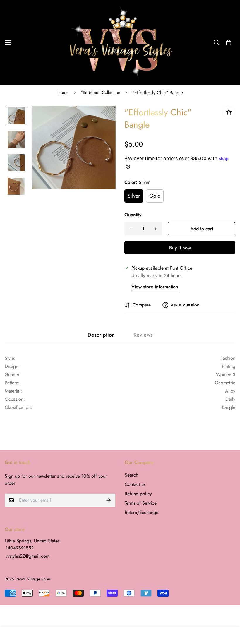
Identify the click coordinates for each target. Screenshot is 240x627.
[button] (228, 42)
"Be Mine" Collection (100, 92)
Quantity (133, 214)
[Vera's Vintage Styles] (120, 42)
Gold (154, 196)
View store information (154, 286)
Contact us (135, 484)
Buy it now (180, 247)
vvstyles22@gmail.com (27, 556)
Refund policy (138, 493)
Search (131, 475)
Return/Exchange (141, 512)
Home (63, 92)
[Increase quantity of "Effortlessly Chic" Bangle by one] (155, 229)
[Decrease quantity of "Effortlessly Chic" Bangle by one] (131, 229)
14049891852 (20, 547)
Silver (134, 196)
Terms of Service (141, 503)
